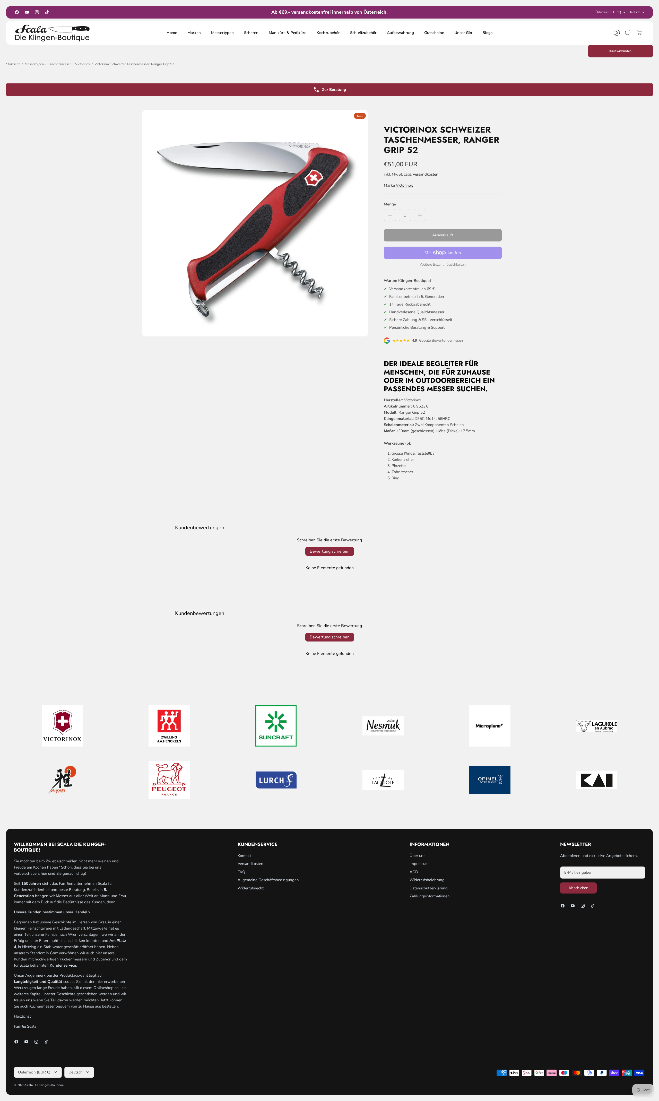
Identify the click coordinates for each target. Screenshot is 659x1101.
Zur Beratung (334, 89)
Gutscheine (434, 32)
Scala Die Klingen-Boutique (44, 1085)
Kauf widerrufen (620, 51)
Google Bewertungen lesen (441, 340)
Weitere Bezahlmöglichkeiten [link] (443, 265)
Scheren (251, 32)
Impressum (419, 863)
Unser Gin (463, 32)
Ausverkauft (442, 235)
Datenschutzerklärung (429, 888)
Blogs (487, 32)
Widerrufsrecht (251, 888)
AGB (414, 871)
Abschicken (578, 887)
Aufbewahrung (400, 32)
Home (172, 32)
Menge (390, 204)
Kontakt (244, 855)
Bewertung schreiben (330, 551)
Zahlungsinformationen (430, 896)
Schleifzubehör (363, 32)
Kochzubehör (328, 32)
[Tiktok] (47, 12)
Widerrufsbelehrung (427, 879)
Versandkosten (425, 174)
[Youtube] (27, 12)
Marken (194, 32)
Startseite (13, 64)
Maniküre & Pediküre (287, 32)
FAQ (241, 871)
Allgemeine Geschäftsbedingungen (268, 879)
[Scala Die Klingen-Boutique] (52, 32)
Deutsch (634, 12)
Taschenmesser (59, 64)
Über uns (417, 855)
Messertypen (222, 32)
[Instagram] (37, 12)
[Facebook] (17, 12)
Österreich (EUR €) (608, 12)
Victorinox (82, 64)
